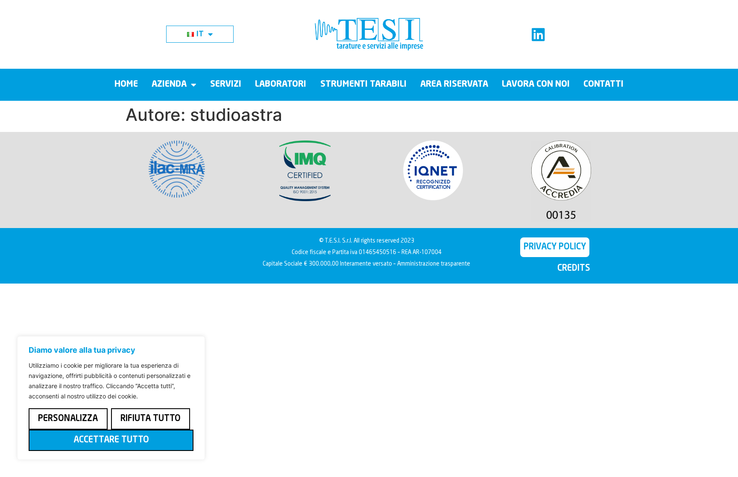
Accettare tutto (111, 440)
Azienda (169, 84)
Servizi (225, 84)
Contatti (603, 84)
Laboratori (280, 84)
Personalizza (68, 419)
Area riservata (454, 84)
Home (126, 84)
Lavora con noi (536, 84)
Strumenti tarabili (363, 84)
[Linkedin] (538, 34)
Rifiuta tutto (150, 419)
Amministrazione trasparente (433, 264)
